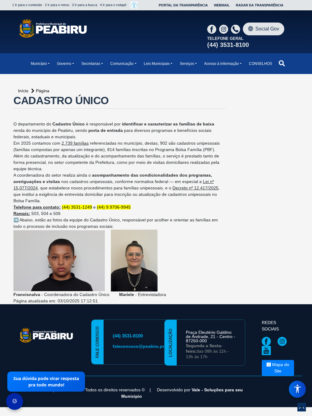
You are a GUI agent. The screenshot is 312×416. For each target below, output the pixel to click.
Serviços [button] (187, 64)
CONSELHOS (260, 64)
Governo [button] (64, 64)
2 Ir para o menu (57, 5)
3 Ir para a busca (84, 5)
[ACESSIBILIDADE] (133, 5)
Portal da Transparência (183, 5)
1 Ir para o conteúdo (27, 5)
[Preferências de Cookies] (14, 401)
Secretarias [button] (90, 64)
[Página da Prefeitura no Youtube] (268, 350)
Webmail (222, 5)
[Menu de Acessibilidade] (297, 389)
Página (42, 90)
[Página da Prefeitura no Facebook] (212, 28)
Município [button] (39, 64)
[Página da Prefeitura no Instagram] (224, 28)
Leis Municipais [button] (157, 64)
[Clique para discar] (236, 28)
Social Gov (267, 28)
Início (24, 90)
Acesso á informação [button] (221, 64)
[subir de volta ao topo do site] (301, 407)
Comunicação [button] (121, 64)
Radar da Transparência (259, 5)
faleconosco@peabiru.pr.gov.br (145, 346)
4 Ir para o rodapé (113, 5)
